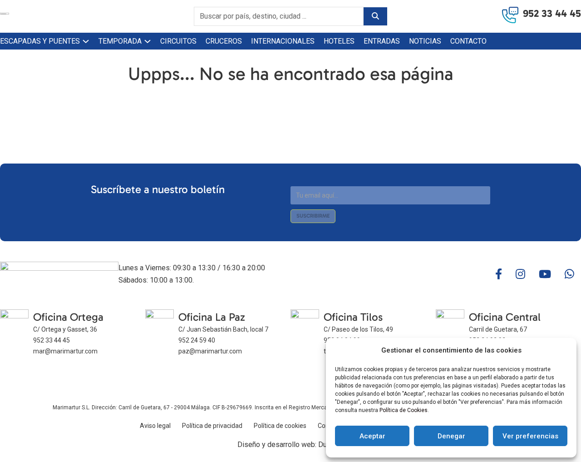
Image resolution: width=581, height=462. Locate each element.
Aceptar (372, 436)
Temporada (120, 41)
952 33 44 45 (552, 13)
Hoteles (339, 41)
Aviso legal (155, 425)
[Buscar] (375, 16)
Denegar (451, 436)
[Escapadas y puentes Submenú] (85, 41)
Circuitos (178, 41)
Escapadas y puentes (40, 41)
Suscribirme (313, 216)
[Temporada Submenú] (147, 41)
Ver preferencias (530, 436)
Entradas (382, 41)
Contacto (468, 41)
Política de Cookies (403, 410)
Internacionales (283, 41)
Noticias (425, 41)
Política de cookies (280, 425)
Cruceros (224, 41)
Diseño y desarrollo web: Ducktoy (290, 444)
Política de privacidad (212, 425)
